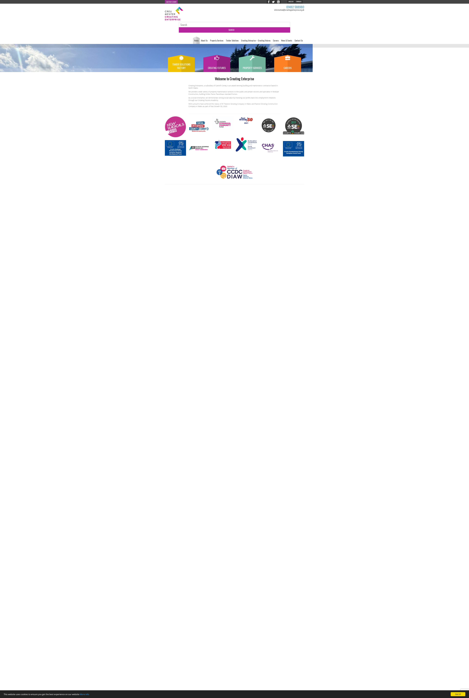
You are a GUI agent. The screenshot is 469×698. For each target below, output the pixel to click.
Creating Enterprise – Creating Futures (256, 40)
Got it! (458, 694)
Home (196, 40)
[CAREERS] (287, 59)
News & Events (286, 40)
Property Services (216, 40)
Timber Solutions (232, 40)
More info (84, 694)
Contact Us (299, 40)
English (290, 1)
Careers (276, 40)
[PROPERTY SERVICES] (252, 59)
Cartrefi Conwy (171, 2)
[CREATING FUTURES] (216, 59)
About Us (204, 40)
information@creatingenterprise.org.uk (289, 10)
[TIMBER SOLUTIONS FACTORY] (181, 59)
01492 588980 (295, 7)
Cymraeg (298, 1)
